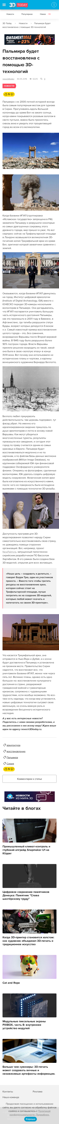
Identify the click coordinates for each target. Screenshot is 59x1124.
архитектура (13, 745)
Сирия (10, 763)
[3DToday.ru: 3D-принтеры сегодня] (18, 6)
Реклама (10, 40)
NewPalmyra (9, 551)
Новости (10, 14)
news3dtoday (8, 79)
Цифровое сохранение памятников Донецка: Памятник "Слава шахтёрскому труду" (26, 895)
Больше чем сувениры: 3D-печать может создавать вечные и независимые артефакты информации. (29, 1070)
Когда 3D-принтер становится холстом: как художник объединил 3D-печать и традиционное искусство (28, 941)
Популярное (27, 14)
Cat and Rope (11, 983)
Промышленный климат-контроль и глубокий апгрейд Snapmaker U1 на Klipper (26, 850)
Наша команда (11, 1097)
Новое (45, 14)
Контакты (8, 1091)
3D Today (7, 23)
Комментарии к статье (29, 779)
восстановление (16, 751)
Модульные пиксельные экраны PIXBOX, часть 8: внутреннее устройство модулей (24, 1025)
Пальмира (12, 757)
